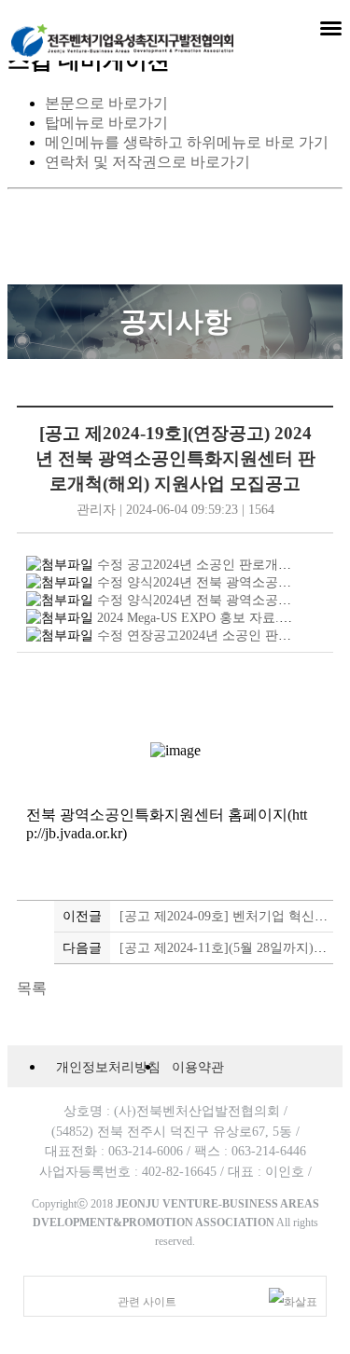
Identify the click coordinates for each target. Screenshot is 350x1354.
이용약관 (198, 1066)
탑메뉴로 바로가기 (106, 123)
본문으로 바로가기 (106, 103)
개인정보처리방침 (108, 1066)
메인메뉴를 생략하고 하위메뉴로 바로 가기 (187, 142)
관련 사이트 (147, 1301)
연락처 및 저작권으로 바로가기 (147, 162)
